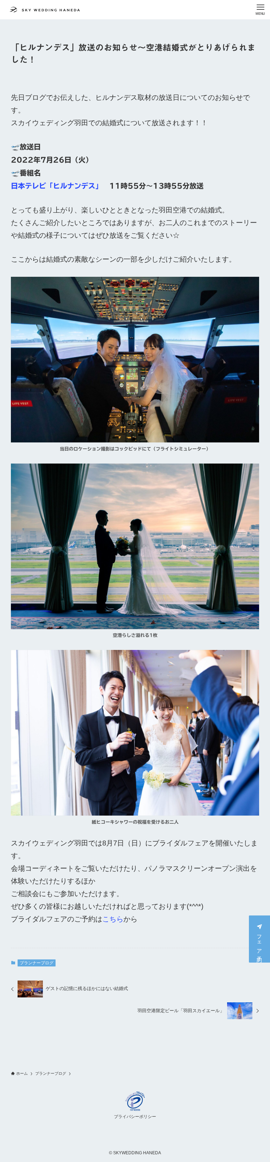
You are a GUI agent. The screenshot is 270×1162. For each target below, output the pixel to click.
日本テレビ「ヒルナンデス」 (56, 185)
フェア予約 (260, 942)
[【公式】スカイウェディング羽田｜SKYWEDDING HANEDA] (44, 9)
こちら (112, 919)
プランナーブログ (36, 962)
